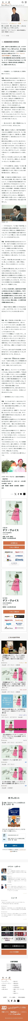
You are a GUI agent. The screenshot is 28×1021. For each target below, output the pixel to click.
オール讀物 (12, 997)
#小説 (7, 35)
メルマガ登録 (14, 952)
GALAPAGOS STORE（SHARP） (19, 628)
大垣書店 (14, 563)
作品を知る (16, 985)
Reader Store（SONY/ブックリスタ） (9, 628)
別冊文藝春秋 (21, 997)
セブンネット (9, 556)
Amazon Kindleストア (9, 616)
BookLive (19, 620)
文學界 (4, 997)
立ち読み (13, 543)
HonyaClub (19, 559)
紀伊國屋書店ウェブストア (19, 556)
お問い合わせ (5, 989)
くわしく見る (13, 547)
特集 (15, 991)
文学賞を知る (16, 987)
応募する (10, 845)
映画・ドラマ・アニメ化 (19, 989)
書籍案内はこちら (14, 946)
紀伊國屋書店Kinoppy (19, 624)
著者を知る (16, 983)
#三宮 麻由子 (10, 787)
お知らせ (4, 987)
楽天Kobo (9, 620)
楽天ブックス (19, 552)
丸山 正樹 (16, 42)
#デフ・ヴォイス (11, 665)
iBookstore (19, 616)
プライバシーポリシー (6, 983)
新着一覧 (15, 981)
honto (9, 624)
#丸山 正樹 (4, 665)
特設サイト (16, 993)
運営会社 (4, 985)
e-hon (9, 559)
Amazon (9, 552)
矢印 (25, 893)
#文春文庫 (18, 665)
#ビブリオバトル (13, 717)
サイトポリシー (5, 981)
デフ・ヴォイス (8, 42)
